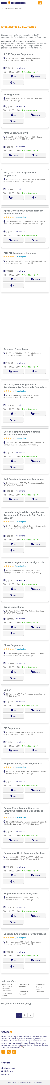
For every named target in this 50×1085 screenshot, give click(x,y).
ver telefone (20, 68)
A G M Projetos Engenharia (19, 54)
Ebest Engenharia (14, 645)
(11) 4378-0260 (12, 867)
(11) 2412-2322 (12, 782)
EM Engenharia (12, 728)
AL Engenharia (12, 94)
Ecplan (8, 689)
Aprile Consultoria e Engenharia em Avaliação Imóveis (23, 212)
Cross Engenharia (14, 607)
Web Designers (40, 990)
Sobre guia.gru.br (10, 1068)
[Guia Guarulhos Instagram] (14, 1052)
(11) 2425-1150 (11, 363)
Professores (40, 984)
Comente (37, 77)
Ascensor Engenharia (16, 349)
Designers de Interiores (24, 985)
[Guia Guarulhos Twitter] (9, 1052)
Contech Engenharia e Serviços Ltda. (25, 562)
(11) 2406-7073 (12, 663)
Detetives (22, 989)
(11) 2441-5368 (12, 232)
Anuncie (6, 1074)
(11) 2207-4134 (12, 580)
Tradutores (40, 987)
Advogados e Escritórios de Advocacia (7, 986)
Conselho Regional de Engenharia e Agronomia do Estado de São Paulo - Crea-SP (24, 515)
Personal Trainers (22, 995)
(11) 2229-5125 (12, 453)
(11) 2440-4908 (12, 702)
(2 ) (20, 438)
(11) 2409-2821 (12, 147)
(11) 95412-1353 (12, 742)
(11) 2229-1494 (12, 271)
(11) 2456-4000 (12, 405)
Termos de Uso (24, 1082)
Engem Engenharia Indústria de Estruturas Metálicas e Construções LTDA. (23, 811)
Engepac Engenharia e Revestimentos (25, 933)
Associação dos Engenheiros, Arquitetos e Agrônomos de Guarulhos (25, 386)
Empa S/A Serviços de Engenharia (23, 763)
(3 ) (20, 566)
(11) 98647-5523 (12, 189)
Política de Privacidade (35, 1082)
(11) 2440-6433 (12, 68)
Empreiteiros (24, 991)
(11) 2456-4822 (12, 536)
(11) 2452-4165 (12, 107)
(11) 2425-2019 (12, 491)
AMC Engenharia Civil (16, 132)
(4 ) (20, 817)
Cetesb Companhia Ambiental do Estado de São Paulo (22, 433)
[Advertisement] (25, 15)
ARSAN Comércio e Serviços (20, 253)
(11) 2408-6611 (11, 952)
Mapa (14, 83)
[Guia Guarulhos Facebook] (3, 1052)
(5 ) (20, 217)
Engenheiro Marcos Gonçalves (21, 893)
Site (14, 77)
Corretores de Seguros (7, 994)
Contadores (6, 991)
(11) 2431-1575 (12, 907)
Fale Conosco (8, 1071)
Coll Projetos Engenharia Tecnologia (24, 479)
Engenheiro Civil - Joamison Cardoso (25, 853)
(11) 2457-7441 (12, 832)
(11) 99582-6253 (12, 619)
